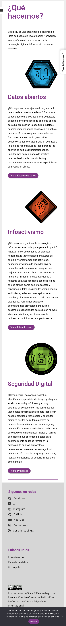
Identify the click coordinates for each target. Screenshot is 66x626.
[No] (62, 616)
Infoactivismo (16, 557)
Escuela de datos (18, 562)
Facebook (19, 498)
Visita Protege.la (19, 470)
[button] (63, 62)
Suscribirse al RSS (23, 530)
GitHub (18, 514)
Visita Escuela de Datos (23, 175)
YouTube (19, 519)
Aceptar (34, 621)
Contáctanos (21, 525)
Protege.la (14, 567)
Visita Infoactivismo (21, 327)
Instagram (19, 509)
